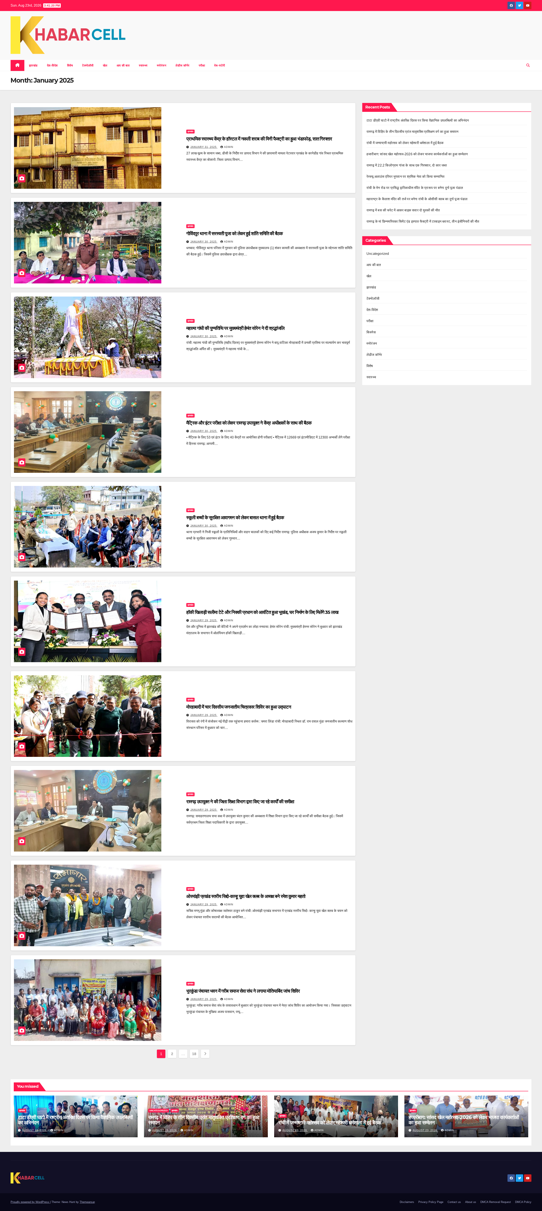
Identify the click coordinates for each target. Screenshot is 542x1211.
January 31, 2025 (203, 147)
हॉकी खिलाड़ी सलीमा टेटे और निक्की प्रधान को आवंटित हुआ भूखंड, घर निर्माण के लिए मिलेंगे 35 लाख (262, 612)
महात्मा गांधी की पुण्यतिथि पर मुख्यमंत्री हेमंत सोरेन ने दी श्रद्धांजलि (235, 328)
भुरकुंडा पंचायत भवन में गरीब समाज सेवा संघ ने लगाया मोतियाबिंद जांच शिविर (243, 991)
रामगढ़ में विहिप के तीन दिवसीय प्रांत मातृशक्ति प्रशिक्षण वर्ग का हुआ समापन (412, 131)
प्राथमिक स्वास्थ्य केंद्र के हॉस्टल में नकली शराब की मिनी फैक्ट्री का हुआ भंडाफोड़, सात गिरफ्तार (260, 139)
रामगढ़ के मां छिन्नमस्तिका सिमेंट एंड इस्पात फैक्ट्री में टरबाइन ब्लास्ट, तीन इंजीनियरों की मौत (422, 221)
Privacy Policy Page (430, 1202)
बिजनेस (371, 332)
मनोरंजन (161, 65)
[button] (528, 65)
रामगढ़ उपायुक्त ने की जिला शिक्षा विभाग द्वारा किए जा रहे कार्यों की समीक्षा (240, 802)
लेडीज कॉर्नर (182, 65)
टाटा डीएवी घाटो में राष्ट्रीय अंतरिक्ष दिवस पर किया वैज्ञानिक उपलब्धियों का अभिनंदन (417, 120)
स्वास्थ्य (143, 65)
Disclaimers (407, 1202)
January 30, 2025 (203, 241)
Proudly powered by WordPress (30, 1202)
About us (470, 1202)
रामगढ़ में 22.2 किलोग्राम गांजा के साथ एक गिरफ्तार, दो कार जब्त (406, 165)
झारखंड (33, 65)
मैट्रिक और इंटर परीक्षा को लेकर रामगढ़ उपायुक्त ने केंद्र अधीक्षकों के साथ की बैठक (248, 423)
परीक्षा (202, 65)
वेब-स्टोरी (219, 65)
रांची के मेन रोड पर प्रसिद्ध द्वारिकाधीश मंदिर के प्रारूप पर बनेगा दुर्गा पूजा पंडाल (415, 188)
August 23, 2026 (34, 1130)
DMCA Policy (523, 1202)
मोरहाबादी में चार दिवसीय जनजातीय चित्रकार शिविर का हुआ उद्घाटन (238, 707)
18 (194, 1054)
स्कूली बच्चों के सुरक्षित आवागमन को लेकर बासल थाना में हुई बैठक (235, 517)
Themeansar (87, 1202)
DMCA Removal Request (495, 1202)
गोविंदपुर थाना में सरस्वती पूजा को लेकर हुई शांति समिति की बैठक (235, 233)
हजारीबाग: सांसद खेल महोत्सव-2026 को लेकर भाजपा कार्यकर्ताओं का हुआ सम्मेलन (417, 154)
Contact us (454, 1202)
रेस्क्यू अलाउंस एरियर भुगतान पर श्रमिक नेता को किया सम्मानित (405, 176)
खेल (105, 65)
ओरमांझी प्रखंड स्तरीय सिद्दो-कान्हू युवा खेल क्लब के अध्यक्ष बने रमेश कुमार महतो (245, 896)
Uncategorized (377, 253)
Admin (228, 147)
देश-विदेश (52, 65)
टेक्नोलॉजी (88, 65)
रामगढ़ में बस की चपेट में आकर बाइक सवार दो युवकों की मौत (403, 210)
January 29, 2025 (203, 620)
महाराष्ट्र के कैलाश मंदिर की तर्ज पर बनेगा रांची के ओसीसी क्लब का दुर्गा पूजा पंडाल (417, 199)
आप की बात (123, 65)
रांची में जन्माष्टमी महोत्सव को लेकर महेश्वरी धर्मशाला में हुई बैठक (405, 143)
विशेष (70, 65)
